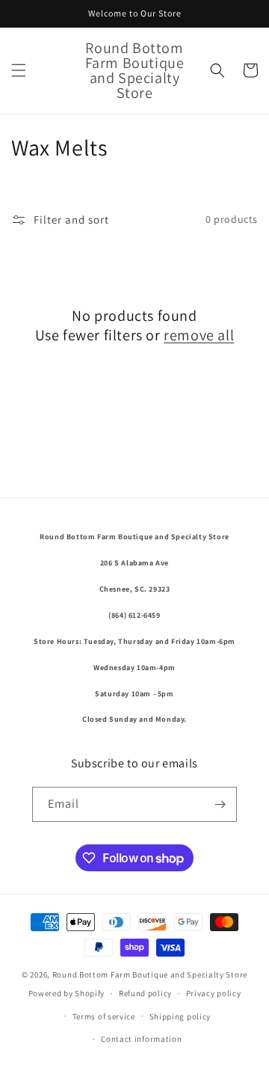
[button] (18, 70)
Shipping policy (180, 1016)
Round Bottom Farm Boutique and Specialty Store (149, 974)
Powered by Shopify (66, 993)
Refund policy (145, 993)
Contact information (141, 1039)
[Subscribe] (219, 804)
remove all (199, 335)
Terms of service (103, 1016)
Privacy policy (213, 993)
